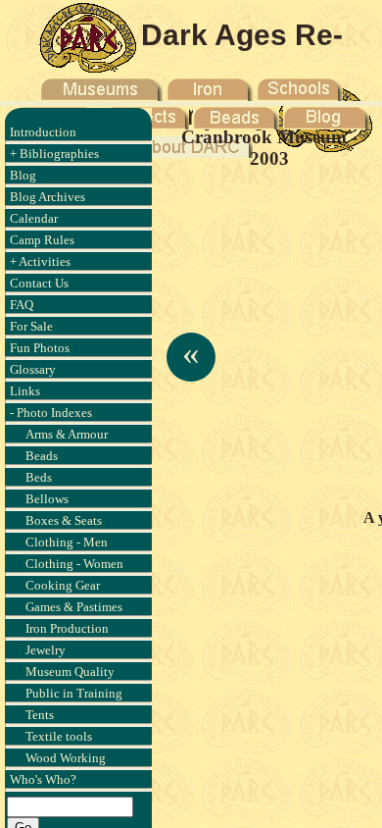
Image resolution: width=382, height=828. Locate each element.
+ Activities (40, 261)
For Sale (31, 326)
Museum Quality (70, 671)
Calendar (34, 218)
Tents (39, 714)
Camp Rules (42, 240)
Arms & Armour (66, 434)
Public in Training (73, 693)
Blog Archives (47, 196)
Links (25, 391)
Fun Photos (40, 347)
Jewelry (45, 650)
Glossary (33, 369)
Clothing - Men (66, 542)
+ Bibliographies (54, 153)
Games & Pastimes (73, 606)
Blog (23, 175)
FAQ (21, 304)
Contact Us (39, 283)
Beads (41, 455)
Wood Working (65, 757)
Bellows (47, 499)
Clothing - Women (74, 563)
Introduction (43, 132)
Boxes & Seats (63, 520)
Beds (38, 477)
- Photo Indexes (51, 412)
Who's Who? (43, 779)
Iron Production (67, 628)
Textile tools (58, 736)
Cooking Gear (62, 585)
